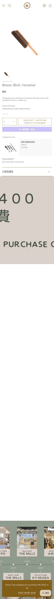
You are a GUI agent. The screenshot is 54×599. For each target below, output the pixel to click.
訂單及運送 (7, 171)
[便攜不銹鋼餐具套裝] (10, 147)
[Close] (49, 582)
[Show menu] (3, 5)
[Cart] (50, 5)
